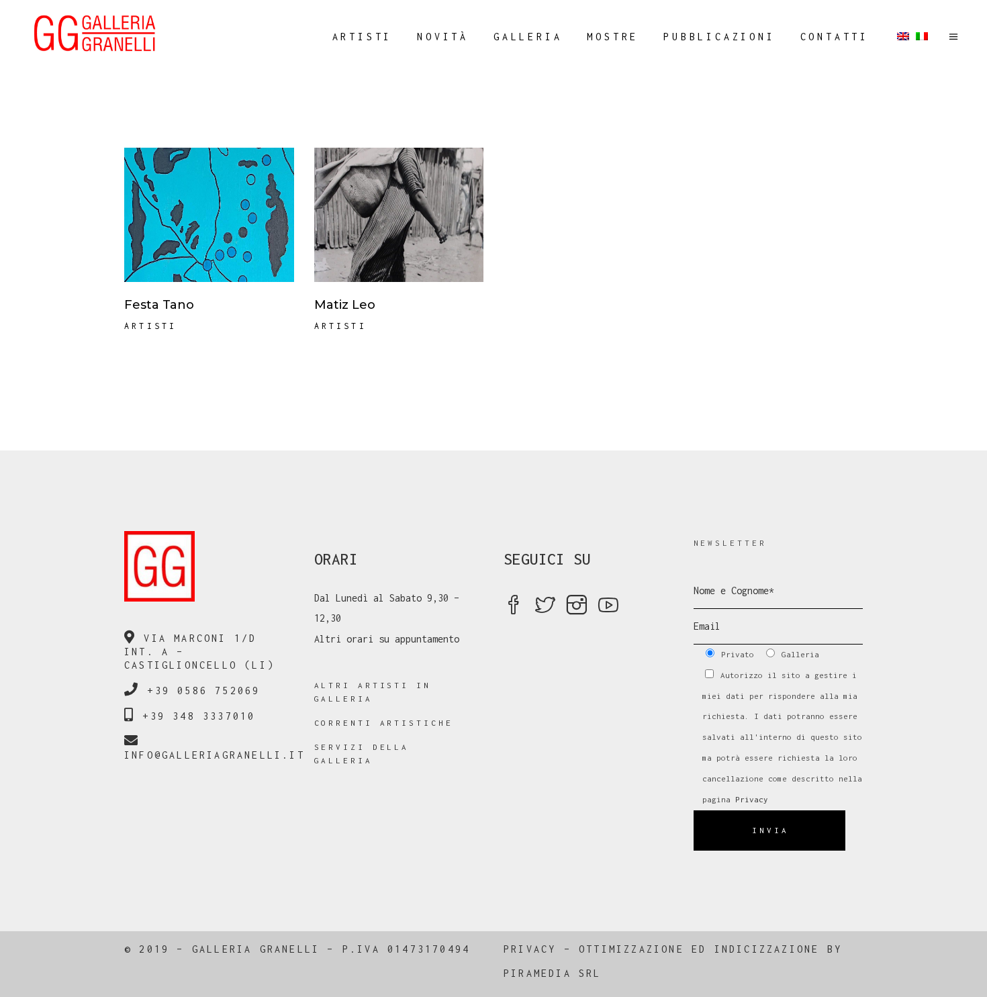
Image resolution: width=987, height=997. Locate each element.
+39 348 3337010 (198, 716)
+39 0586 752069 (203, 690)
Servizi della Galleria (362, 754)
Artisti (150, 326)
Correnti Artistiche (383, 722)
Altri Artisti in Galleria (372, 692)
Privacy (751, 799)
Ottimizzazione (631, 949)
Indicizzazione (767, 949)
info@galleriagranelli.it (214, 755)
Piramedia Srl (553, 973)
